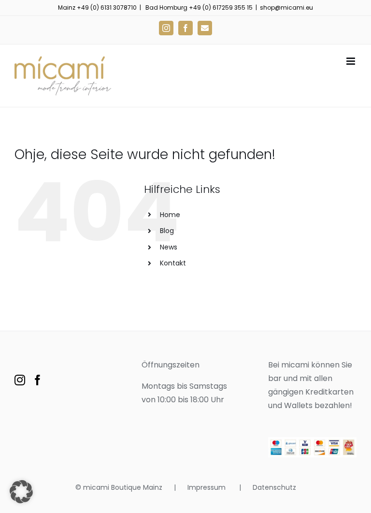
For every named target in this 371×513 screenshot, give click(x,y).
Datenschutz (274, 487)
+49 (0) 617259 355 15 (221, 7)
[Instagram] (19, 380)
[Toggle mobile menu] (351, 61)
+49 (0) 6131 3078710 (107, 7)
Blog (167, 230)
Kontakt (173, 263)
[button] (21, 491)
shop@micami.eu (286, 7)
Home (170, 215)
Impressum (207, 487)
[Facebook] (37, 380)
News (168, 247)
